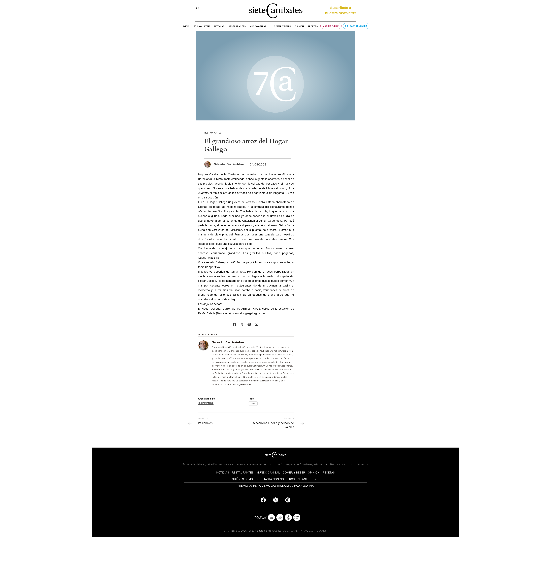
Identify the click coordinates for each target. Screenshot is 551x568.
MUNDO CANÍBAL (268, 472)
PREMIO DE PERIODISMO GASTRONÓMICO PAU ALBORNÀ (275, 485)
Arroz (252, 403)
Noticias (219, 26)
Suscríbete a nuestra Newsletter (340, 10)
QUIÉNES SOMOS (243, 479)
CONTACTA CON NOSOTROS (276, 479)
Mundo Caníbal (259, 26)
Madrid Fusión (331, 26)
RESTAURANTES (243, 472)
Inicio (186, 26)
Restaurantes (237, 26)
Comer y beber (282, 26)
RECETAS (328, 472)
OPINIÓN (314, 472)
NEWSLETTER (307, 479)
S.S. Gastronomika (356, 26)
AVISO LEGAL (290, 530)
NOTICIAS (222, 472)
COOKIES (322, 530)
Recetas (313, 26)
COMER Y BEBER (294, 472)
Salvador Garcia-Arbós (228, 342)
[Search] (197, 8)
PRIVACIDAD (307, 530)
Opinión (299, 26)
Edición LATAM (202, 26)
